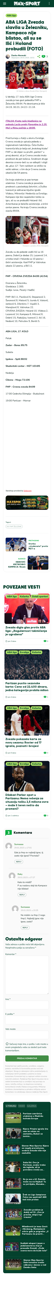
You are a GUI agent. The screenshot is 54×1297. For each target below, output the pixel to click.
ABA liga (11, 15)
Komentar (10, 954)
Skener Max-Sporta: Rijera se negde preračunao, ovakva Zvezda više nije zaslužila (35, 1149)
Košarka (24, 596)
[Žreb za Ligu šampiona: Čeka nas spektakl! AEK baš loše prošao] (13, 1199)
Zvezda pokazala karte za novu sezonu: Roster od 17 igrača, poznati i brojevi (23, 742)
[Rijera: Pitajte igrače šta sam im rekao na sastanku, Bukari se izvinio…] (13, 1133)
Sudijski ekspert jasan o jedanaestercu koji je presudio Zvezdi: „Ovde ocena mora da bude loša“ (33, 1247)
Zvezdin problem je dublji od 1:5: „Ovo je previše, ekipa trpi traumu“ (34, 1213)
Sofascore (28, 491)
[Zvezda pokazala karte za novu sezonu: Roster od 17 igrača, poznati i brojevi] (27, 720)
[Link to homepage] (27, 3)
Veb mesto (10, 1029)
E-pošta (9, 1014)
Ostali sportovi (40, 596)
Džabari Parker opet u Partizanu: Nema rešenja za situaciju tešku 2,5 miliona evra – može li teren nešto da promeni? (26, 801)
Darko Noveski (18, 56)
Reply (18, 862)
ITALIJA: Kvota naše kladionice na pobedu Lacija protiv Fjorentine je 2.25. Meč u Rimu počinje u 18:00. (26, 124)
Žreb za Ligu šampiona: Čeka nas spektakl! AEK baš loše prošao (35, 1197)
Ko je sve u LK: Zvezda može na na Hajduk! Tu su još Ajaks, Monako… (34, 1181)
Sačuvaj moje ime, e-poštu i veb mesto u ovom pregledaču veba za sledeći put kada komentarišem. (26, 1047)
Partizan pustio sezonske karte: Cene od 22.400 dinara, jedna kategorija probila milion (26, 686)
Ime (8, 999)
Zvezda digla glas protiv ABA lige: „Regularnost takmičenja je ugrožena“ (26, 631)
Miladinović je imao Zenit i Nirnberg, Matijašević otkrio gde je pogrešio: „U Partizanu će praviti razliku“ (35, 1231)
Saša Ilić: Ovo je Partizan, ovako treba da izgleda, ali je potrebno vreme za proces (34, 1167)
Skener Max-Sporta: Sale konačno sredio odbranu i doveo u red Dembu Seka (34, 1264)
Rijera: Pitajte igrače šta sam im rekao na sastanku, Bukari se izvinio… (35, 1132)
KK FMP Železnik (14, 526)
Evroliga (24, 652)
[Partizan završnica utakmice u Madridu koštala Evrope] (13, 1118)
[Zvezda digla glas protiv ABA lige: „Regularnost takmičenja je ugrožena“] (27, 608)
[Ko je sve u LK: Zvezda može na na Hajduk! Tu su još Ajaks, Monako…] (13, 1183)
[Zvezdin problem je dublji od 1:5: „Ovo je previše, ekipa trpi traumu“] (13, 1214)
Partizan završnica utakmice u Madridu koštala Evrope (33, 1116)
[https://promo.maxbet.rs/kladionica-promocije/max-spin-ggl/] (27, 503)
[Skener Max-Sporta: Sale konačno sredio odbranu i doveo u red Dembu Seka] (13, 1264)
